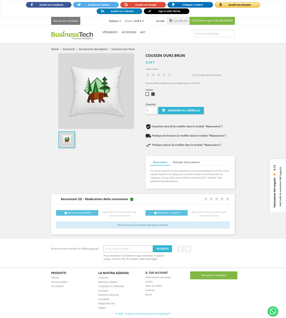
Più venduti (57, 286)
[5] (169, 75)
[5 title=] (227, 199)
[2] (153, 75)
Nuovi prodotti (59, 281)
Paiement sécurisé (108, 294)
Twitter (188, 249)
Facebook (180, 249)
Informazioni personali (158, 277)
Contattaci (104, 299)
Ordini (149, 281)
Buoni (148, 294)
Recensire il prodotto (77, 213)
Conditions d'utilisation (111, 286)
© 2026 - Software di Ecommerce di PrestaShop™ (143, 313)
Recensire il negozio (166, 213)
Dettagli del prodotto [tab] (186, 162)
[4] (164, 75)
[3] (158, 75)
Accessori (129, 32)
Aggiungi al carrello (181, 110)
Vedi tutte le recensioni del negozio (280, 187)
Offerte (55, 277)
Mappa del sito (106, 303)
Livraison (103, 277)
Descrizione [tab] (160, 162)
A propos (103, 290)
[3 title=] (217, 199)
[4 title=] (222, 199)
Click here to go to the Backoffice (212, 20)
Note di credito (153, 285)
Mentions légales (107, 281)
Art (142, 32)
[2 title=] (211, 199)
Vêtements (110, 32)
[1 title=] (206, 199)
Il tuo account (156, 273)
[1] (147, 75)
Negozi (102, 307)
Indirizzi (150, 290)
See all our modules (65, 21)
